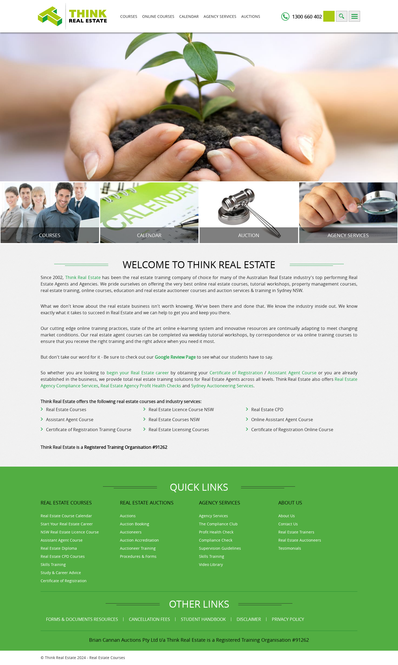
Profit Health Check (216, 532)
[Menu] (354, 16)
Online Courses (158, 16)
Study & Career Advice (61, 572)
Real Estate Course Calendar (66, 515)
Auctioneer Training (138, 548)
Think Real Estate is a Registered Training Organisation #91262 (238, 640)
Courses (128, 16)
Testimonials (289, 548)
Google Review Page (175, 357)
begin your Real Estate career (138, 373)
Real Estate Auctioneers (299, 540)
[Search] (341, 16)
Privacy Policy (288, 619)
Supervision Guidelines (220, 548)
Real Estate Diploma (59, 548)
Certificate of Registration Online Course (292, 430)
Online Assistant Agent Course (282, 419)
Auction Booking (134, 523)
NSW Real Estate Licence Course (70, 532)
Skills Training (53, 564)
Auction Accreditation (139, 540)
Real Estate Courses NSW (174, 419)
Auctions (250, 16)
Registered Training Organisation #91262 (125, 447)
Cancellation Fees (149, 619)
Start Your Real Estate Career (67, 523)
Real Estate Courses (66, 409)
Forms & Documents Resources (82, 619)
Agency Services (220, 16)
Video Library (211, 564)
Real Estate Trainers (296, 532)
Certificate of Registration (236, 373)
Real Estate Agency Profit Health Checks (140, 386)
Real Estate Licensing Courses (179, 430)
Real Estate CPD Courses (63, 556)
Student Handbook (203, 619)
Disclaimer (249, 619)
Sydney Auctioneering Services (222, 386)
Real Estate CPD (267, 409)
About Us (286, 515)
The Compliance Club (218, 523)
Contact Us (288, 523)
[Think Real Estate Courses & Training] (72, 15)
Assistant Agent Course (292, 373)
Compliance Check (215, 540)
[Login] (329, 16)
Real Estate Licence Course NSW (181, 409)
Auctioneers (131, 532)
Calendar (189, 16)
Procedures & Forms (138, 556)
